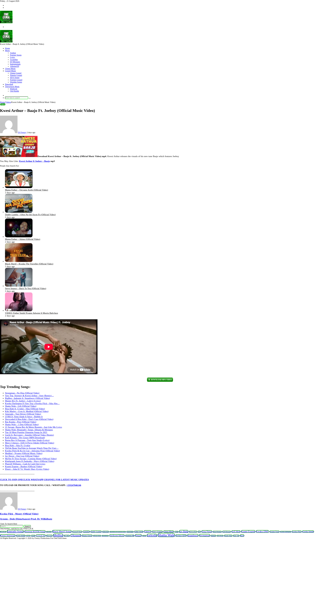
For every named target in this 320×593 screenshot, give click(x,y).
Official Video (97, 535)
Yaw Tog (236, 536)
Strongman (204, 535)
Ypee (242, 535)
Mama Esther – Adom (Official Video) (22, 239)
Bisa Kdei (49, 531)
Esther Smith (138, 532)
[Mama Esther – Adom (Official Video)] (18, 236)
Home (7, 48)
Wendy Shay (228, 536)
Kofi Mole (235, 531)
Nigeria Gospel (16, 75)
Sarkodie (152, 535)
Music (7, 51)
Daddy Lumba (96, 532)
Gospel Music (10, 71)
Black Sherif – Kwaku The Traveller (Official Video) (29, 264)
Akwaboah (3, 531)
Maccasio (49, 536)
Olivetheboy (105, 535)
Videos (8, 102)
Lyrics (12, 57)
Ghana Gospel (15, 73)
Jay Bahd (183, 531)
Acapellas (14, 60)
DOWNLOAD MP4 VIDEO (161, 380)
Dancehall (9, 84)
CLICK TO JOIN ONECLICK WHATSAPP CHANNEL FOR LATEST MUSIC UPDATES (44, 479)
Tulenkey (213, 536)
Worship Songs (16, 82)
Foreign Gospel (16, 80)
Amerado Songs (15, 531)
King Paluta (206, 531)
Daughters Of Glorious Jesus (118, 531)
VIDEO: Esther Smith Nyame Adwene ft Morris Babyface (31, 313)
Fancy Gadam (157, 532)
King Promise (217, 532)
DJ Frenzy (22, 132)
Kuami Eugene (248, 531)
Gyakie (176, 532)
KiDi (199, 532)
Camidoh (86, 532)
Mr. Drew (67, 536)
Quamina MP (129, 536)
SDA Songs (14, 78)
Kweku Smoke (308, 531)
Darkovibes (105, 532)
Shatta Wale (166, 535)
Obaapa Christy (87, 536)
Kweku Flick (297, 532)
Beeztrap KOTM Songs (35, 531)
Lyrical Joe (41, 535)
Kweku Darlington (285, 531)
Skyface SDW (181, 535)
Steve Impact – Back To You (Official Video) (25, 288)
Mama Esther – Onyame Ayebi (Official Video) (26, 190)
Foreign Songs (16, 55)
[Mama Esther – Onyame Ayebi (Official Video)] (18, 187)
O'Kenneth (75, 535)
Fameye (147, 531)
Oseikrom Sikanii (117, 535)
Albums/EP (14, 66)
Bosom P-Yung (77, 532)
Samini (144, 535)
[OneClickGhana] (6, 23)
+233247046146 (73, 485)
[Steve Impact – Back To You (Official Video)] (18, 286)
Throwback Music (12, 87)
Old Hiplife (14, 91)
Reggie (138, 535)
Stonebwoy (192, 535)
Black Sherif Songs (62, 531)
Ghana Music (10, 69)
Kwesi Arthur (21, 536)
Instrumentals (15, 64)
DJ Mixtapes (15, 62)
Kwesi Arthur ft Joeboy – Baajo (34, 161)
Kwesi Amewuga (8, 535)
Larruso (28, 535)
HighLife (13, 89)
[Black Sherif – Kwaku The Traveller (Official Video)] (18, 261)
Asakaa (13, 53)
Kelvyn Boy (193, 532)
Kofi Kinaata (226, 532)
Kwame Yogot (275, 532)
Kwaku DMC (262, 531)
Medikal (58, 535)
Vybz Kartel (220, 535)
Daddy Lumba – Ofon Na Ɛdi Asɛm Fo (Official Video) (30, 214)
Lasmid (33, 536)
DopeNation (130, 532)
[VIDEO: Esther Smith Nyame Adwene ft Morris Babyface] (18, 310)
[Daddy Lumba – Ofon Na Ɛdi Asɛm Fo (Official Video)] (18, 212)
